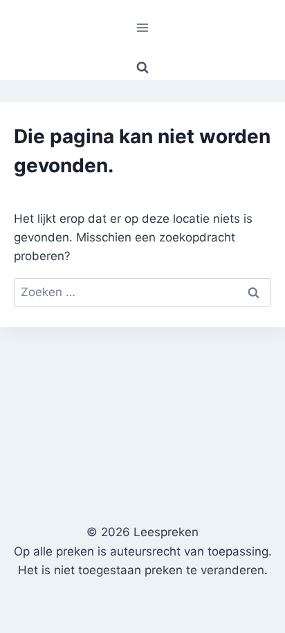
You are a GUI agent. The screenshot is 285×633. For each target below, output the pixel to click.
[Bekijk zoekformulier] (142, 67)
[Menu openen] (143, 27)
